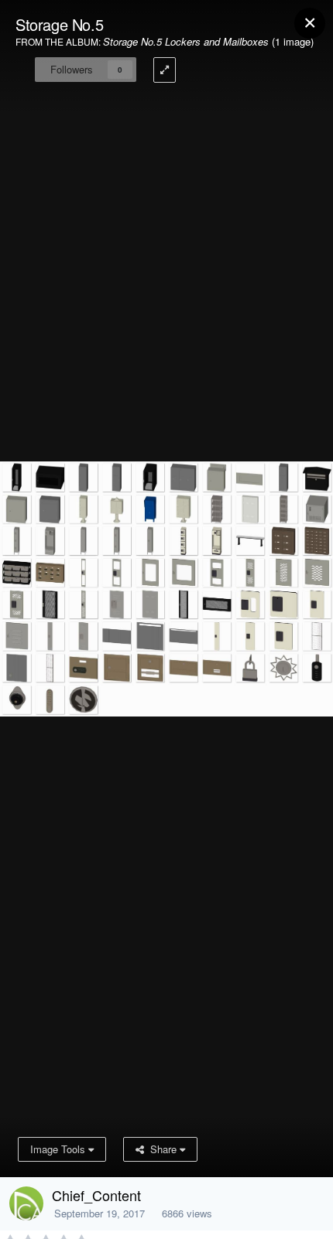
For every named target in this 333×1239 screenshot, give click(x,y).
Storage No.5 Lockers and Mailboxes (186, 41)
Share (162, 1149)
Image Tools (59, 1149)
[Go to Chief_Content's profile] (26, 1203)
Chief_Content (96, 1195)
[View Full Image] (164, 70)
